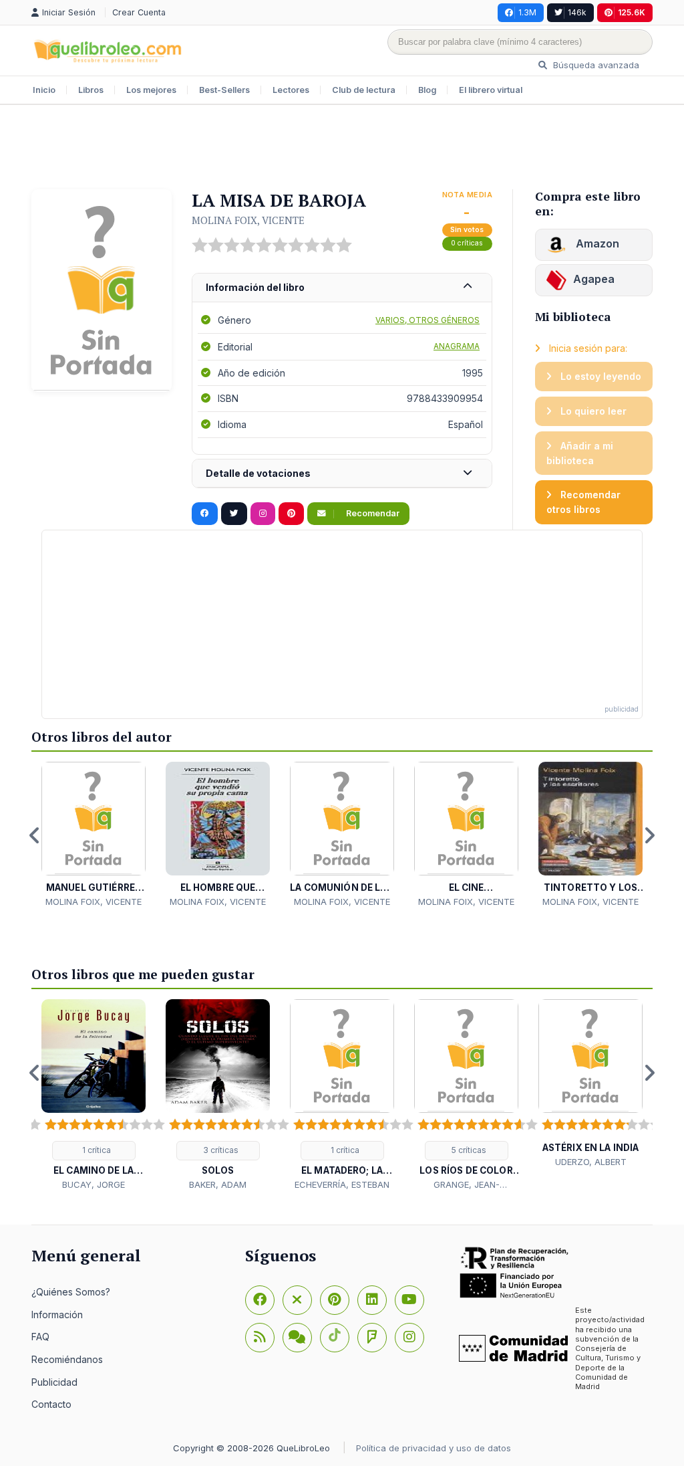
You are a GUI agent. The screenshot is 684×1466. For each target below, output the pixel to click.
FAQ (40, 1336)
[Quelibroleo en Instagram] (262, 513)
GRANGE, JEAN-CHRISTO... (467, 1185)
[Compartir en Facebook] (205, 513)
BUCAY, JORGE (93, 1184)
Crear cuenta (139, 12)
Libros (91, 90)
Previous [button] (34, 835)
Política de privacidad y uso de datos (433, 1448)
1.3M (527, 12)
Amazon (596, 243)
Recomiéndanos (67, 1359)
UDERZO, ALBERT (591, 1161)
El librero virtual (490, 90)
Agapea (594, 279)
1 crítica (95, 1150)
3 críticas (219, 1150)
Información (57, 1314)
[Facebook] (260, 1300)
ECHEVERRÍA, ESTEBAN (342, 1184)
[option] (93, 835)
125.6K (631, 12)
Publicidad (54, 1382)
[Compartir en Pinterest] (291, 513)
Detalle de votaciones (258, 473)
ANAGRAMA (457, 346)
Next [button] (649, 835)
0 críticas (467, 243)
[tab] (342, 288)
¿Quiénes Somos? (70, 1291)
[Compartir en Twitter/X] (234, 513)
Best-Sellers (224, 90)
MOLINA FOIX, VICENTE (248, 220)
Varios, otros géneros (427, 320)
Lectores (291, 90)
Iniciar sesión (70, 12)
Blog (427, 90)
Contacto (51, 1404)
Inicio (44, 90)
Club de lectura (363, 90)
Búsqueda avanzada (594, 65)
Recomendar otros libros (583, 502)
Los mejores (151, 90)
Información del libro (255, 287)
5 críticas (468, 1150)
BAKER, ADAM (217, 1184)
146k (577, 12)
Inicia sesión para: (586, 348)
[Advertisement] (342, 148)
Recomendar (371, 513)
